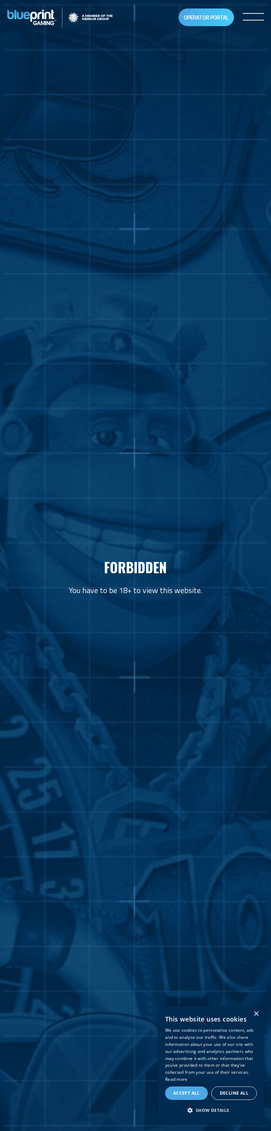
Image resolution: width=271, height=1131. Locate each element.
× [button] (256, 1014)
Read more (176, 1079)
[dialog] (211, 1065)
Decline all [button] (234, 1093)
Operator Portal (206, 17)
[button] (211, 1111)
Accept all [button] (186, 1093)
